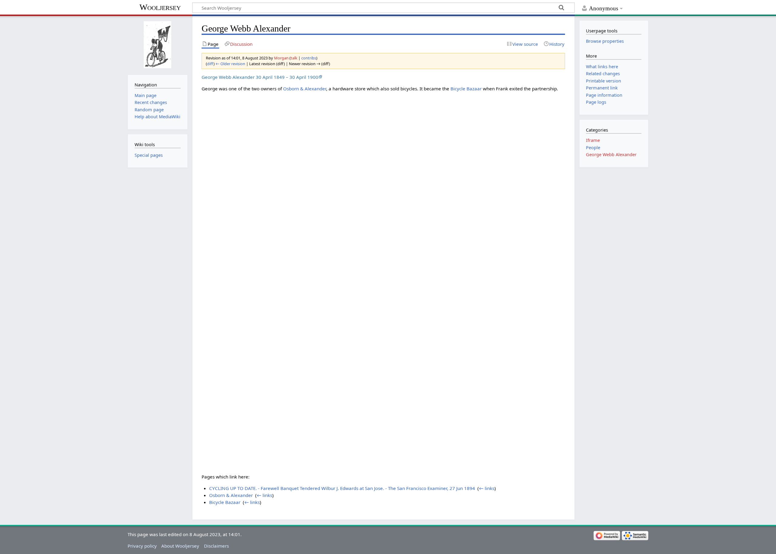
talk (294, 58)
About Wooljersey (180, 546)
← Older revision (230, 63)
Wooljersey (160, 7)
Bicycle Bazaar (466, 89)
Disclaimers (216, 546)
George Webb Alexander (611, 154)
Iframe (593, 140)
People (593, 147)
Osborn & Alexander (304, 89)
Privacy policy (142, 546)
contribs (308, 58)
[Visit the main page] (157, 44)
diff (210, 63)
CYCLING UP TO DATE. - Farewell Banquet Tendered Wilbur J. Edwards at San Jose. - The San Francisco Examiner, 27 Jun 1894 (342, 488)
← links (486, 488)
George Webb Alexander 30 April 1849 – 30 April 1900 (260, 77)
